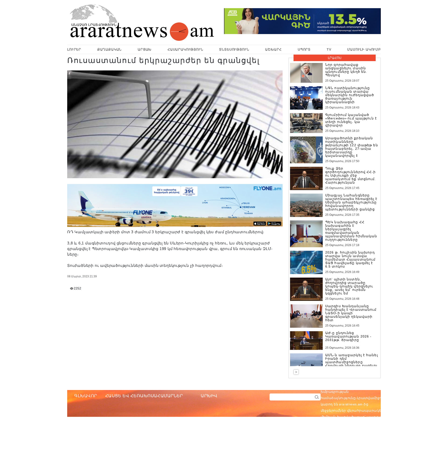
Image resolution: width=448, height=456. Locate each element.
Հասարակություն (185, 49)
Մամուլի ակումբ (364, 49)
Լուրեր (74, 49)
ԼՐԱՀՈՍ (334, 58)
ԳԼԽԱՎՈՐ (85, 395)
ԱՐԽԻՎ (209, 395)
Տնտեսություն (234, 49)
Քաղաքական (109, 49)
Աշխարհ (273, 49)
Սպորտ (304, 49)
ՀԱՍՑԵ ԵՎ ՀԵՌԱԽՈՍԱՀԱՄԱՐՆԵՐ (144, 395)
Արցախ (144, 49)
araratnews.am (373, 385)
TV (329, 49)
